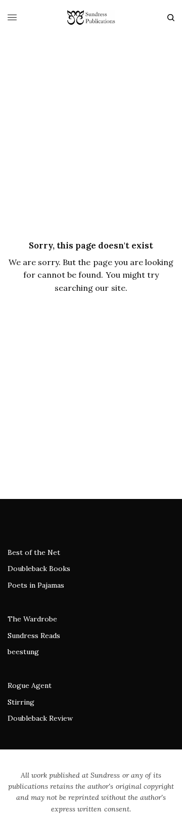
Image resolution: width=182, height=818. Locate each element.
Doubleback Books (39, 568)
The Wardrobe (32, 618)
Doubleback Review (40, 718)
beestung (23, 651)
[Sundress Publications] (91, 17)
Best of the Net (34, 552)
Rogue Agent (30, 685)
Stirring (21, 702)
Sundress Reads (34, 635)
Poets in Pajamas (36, 585)
